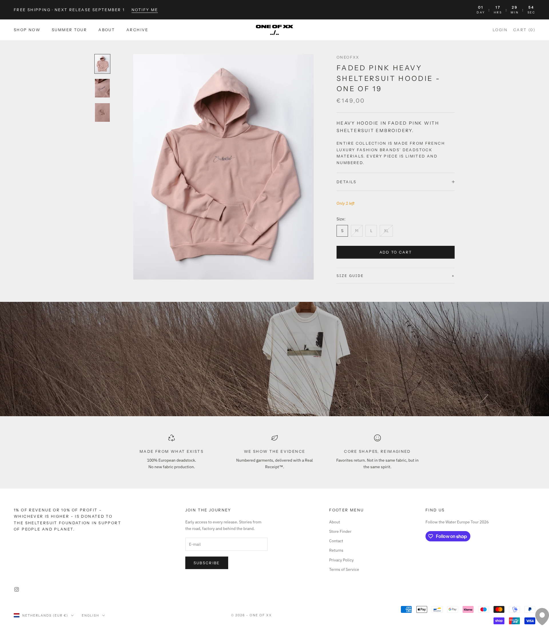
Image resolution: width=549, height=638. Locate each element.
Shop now (27, 30)
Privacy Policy (341, 560)
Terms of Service (344, 569)
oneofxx (348, 57)
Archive (137, 30)
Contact (336, 540)
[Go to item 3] (102, 112)
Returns (336, 550)
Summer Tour (69, 30)
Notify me (145, 9)
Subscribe (207, 563)
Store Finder (340, 531)
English (90, 615)
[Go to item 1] (102, 64)
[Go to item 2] (102, 88)
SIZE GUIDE (350, 275)
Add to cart (395, 252)
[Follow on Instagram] (16, 589)
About (106, 30)
